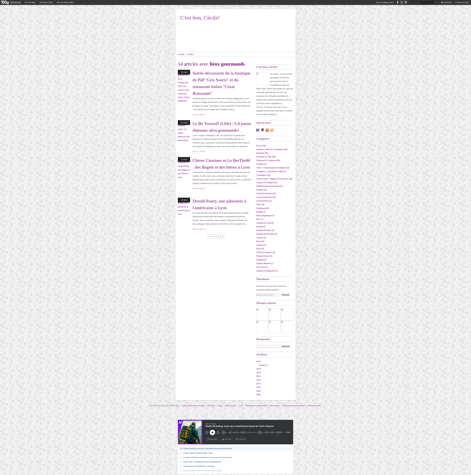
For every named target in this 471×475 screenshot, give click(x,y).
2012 (258, 384)
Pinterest (267, 130)
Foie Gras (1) (262, 267)
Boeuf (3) (260, 241)
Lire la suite (199, 114)
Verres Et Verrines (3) (265, 252)
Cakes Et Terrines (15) (266, 194)
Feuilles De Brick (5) (265, 230)
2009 (258, 395)
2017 (258, 361)
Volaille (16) (261, 190)
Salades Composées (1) (266, 271)
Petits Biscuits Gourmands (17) (269, 186)
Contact (190, 54)
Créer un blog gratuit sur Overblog (193, 406)
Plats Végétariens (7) (265, 216)
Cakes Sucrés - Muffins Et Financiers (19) (274, 179)
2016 (258, 369)
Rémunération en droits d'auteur (257, 406)
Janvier (262, 365)
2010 (258, 391)
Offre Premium (275, 406)
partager (228, 439)
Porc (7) (259, 219)
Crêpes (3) (261, 245)
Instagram (262, 130)
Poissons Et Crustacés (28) (268, 160)
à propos (242, 439)
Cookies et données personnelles (293, 406)
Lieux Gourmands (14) (266, 197)
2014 (258, 376)
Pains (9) (260, 205)
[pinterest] (405, 2)
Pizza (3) (260, 249)
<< (210, 236)
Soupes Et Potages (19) (266, 182)
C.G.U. (241, 406)
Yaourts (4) (261, 238)
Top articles (211, 406)
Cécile (162, 406)
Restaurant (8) (262, 208)
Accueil (181, 54)
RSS (271, 130)
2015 (258, 373)
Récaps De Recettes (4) (266, 234)
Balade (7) (260, 212)
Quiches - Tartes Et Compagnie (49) (271, 149)
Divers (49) (261, 146)
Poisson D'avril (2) (264, 256)
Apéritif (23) (261, 164)
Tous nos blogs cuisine (385, 2)
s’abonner (213, 439)
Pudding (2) (261, 260)
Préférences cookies (314, 406)
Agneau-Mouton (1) (264, 263)
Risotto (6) (260, 227)
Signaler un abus (231, 406)
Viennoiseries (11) (264, 201)
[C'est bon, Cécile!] (262, 78)
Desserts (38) (262, 153)
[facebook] (397, 2)
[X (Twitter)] (401, 2)
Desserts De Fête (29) (265, 157)
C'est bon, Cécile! (200, 18)
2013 (258, 380)
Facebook (257, 130)
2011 (258, 387)
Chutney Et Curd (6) (265, 223)
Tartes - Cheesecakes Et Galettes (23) (272, 168)
